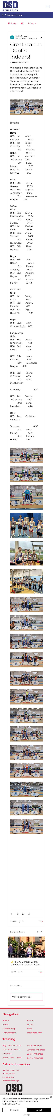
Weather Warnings (10, 1081)
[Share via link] (29, 914)
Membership (9, 1028)
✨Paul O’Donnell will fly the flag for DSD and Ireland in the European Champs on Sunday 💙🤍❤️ (26, 963)
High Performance (11, 1045)
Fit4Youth (7, 1053)
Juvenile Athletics (36, 1050)
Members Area (34, 1032)
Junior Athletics (35, 1054)
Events (30, 1020)
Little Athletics (34, 1045)
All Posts (12, 23)
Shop (29, 1028)
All (22, 23)
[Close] (50, 1098)
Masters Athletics (11, 1049)
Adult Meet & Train (11, 1057)
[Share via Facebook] (11, 914)
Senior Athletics (35, 1058)
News (30, 1024)
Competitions (9, 1032)
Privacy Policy (8, 1074)
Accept (39, 1110)
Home (5, 1020)
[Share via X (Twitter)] (17, 914)
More (30, 23)
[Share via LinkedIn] (23, 914)
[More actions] (41, 37)
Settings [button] (26, 1114)
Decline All (14, 1110)
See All (40, 932)
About (5, 1024)
